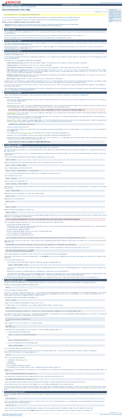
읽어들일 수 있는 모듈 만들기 (13, 127)
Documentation (16, 6)
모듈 (101, 2)
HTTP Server (9, 6)
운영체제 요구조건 (113, 9)
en (101, 11)
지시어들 (104, 2)
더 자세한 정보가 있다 (88, 129)
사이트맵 (114, 2)
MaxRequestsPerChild (12, 105)
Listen (33, 394)
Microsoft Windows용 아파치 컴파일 (65, 19)
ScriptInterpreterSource (26, 133)
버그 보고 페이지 (67, 17)
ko (106, 11)
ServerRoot (21, 348)
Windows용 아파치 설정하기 (115, 14)
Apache (3, 6)
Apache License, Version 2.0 (16, 415)
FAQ (108, 2)
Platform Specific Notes (31, 6)
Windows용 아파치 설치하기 (115, 12)
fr (103, 11)
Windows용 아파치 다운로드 (115, 11)
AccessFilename (38, 135)
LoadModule (14, 121)
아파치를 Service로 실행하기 (115, 15)
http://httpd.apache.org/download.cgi (19, 43)
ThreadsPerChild (11, 112)
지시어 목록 (80, 95)
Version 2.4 (22, 6)
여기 (73, 35)
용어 (110, 2)
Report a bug (119, 2)
